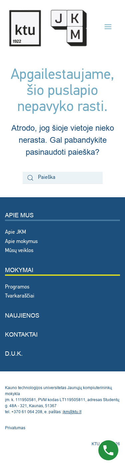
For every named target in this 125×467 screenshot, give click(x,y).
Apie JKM (15, 232)
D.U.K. (14, 353)
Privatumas (15, 427)
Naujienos (22, 315)
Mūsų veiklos (19, 250)
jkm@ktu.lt (72, 411)
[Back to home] (48, 27)
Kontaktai (21, 334)
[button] (108, 26)
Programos (17, 287)
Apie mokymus (21, 241)
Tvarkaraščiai (19, 296)
